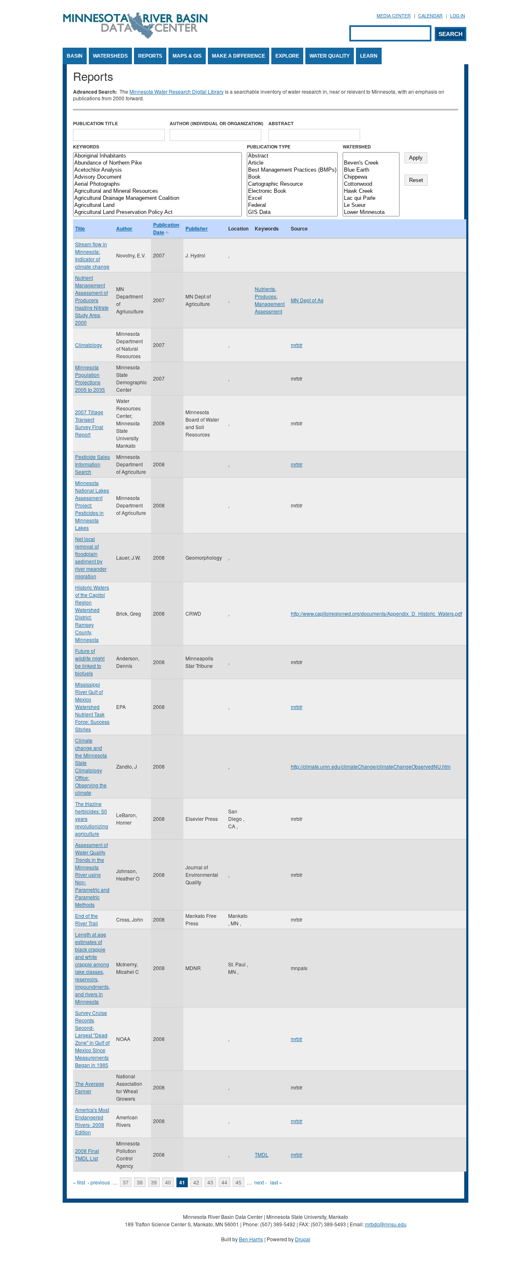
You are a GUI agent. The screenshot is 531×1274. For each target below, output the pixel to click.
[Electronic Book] (292, 191)
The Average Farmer (89, 1087)
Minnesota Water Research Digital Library (176, 91)
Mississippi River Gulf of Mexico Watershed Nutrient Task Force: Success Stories (92, 707)
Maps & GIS (187, 56)
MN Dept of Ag (307, 299)
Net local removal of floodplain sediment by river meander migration (91, 557)
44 (224, 1182)
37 (126, 1182)
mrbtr (296, 344)
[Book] (292, 177)
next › (260, 1182)
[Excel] (292, 198)
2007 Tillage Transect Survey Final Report (89, 423)
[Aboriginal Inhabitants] (157, 156)
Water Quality (329, 56)
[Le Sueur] (371, 205)
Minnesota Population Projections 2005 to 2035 (90, 378)
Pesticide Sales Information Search (92, 464)
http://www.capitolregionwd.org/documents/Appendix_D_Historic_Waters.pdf (376, 613)
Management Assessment (270, 307)
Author (124, 228)
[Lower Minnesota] (371, 212)
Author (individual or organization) (216, 123)
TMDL (261, 1154)
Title (80, 228)
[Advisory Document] (157, 177)
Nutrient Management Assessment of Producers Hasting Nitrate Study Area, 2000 (92, 300)
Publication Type (268, 146)
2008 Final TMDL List (87, 1154)
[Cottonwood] (371, 184)
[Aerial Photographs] (157, 184)
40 (168, 1182)
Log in (457, 15)
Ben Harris (251, 1238)
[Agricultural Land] (157, 205)
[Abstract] (292, 156)
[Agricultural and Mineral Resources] (157, 191)
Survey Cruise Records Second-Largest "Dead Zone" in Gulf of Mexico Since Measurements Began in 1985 (92, 1038)
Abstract (281, 123)
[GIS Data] (292, 212)
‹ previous (99, 1182)
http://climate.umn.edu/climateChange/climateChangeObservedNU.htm (371, 766)
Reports (150, 56)
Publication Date (166, 228)
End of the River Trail (86, 919)
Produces (265, 296)
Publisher (196, 228)
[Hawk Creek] (371, 191)
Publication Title (95, 123)
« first (79, 1182)
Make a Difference (238, 56)
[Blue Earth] (371, 170)
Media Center (394, 15)
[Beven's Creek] (371, 163)
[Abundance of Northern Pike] (157, 163)
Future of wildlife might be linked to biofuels (90, 662)
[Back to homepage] (135, 36)
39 (154, 1182)
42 (196, 1182)
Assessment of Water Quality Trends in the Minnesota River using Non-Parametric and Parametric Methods (92, 874)
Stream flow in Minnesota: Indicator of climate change (92, 255)
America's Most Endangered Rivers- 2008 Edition (92, 1121)
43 (210, 1182)
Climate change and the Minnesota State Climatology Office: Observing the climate (91, 766)
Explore (287, 56)
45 (238, 1182)
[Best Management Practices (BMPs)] (292, 170)
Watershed (357, 146)
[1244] (371, 156)
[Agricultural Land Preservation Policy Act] (157, 212)
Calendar (430, 15)
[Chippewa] (371, 177)
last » (276, 1182)
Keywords (86, 146)
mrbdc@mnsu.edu (386, 1224)
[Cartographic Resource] (292, 184)
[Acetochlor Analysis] (157, 170)
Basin (75, 56)
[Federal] (292, 205)
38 (140, 1182)
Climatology (88, 344)
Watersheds (110, 56)
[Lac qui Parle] (371, 198)
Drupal (302, 1238)
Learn (369, 56)
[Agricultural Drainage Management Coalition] (157, 198)
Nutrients (265, 288)
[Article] (292, 163)
